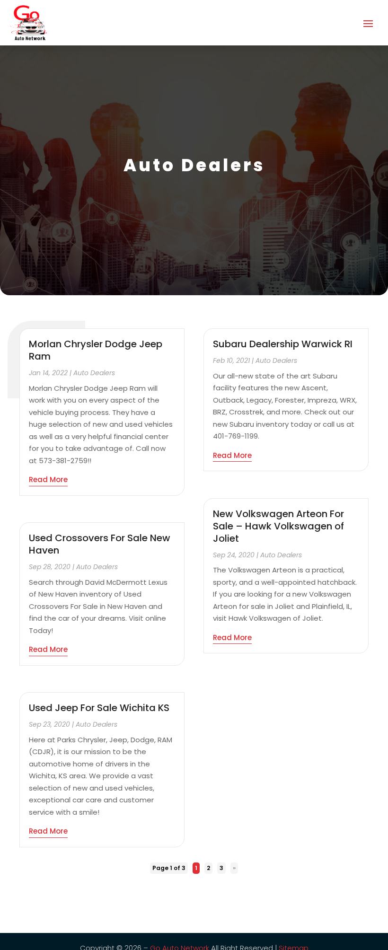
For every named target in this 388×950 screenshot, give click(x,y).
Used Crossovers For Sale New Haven (99, 544)
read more (48, 479)
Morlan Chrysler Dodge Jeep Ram (95, 350)
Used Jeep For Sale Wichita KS (99, 707)
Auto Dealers (94, 373)
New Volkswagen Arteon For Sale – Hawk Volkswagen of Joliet (278, 526)
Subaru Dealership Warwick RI (283, 344)
